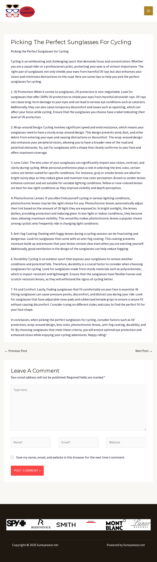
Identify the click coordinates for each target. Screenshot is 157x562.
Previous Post (15, 351)
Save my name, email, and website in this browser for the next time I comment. (70, 457)
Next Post (144, 351)
